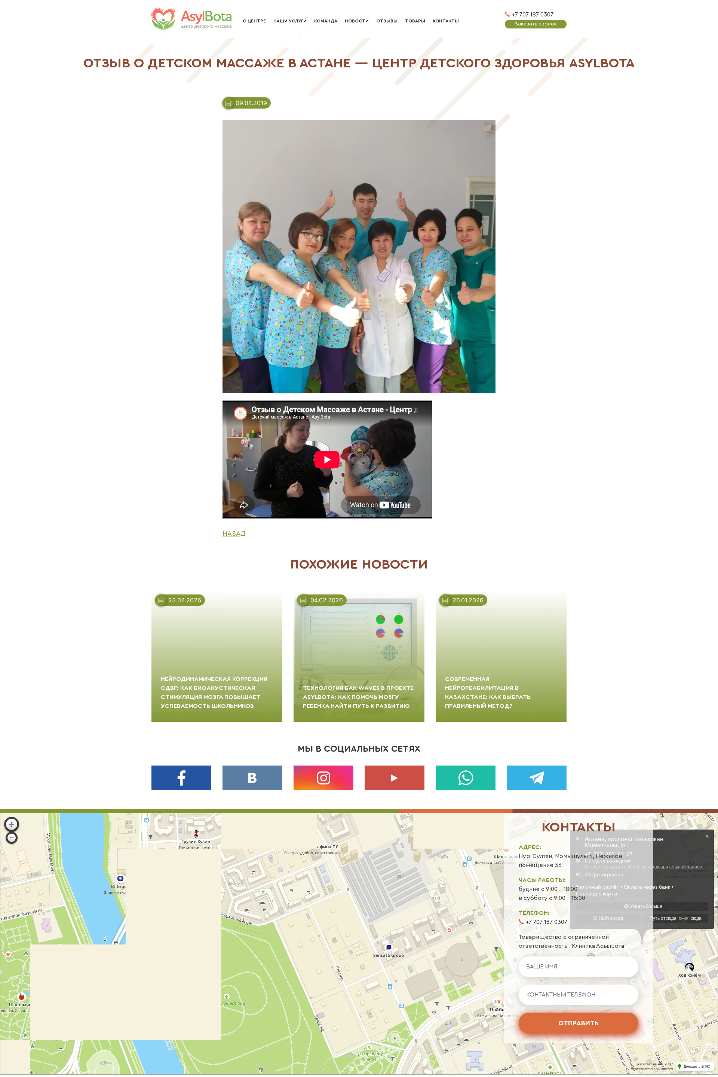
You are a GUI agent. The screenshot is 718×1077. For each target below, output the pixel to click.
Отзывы (387, 21)
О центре (254, 21)
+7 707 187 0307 (532, 15)
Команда (325, 21)
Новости (357, 21)
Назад (234, 533)
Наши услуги (290, 21)
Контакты (446, 21)
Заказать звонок (536, 24)
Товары (415, 21)
